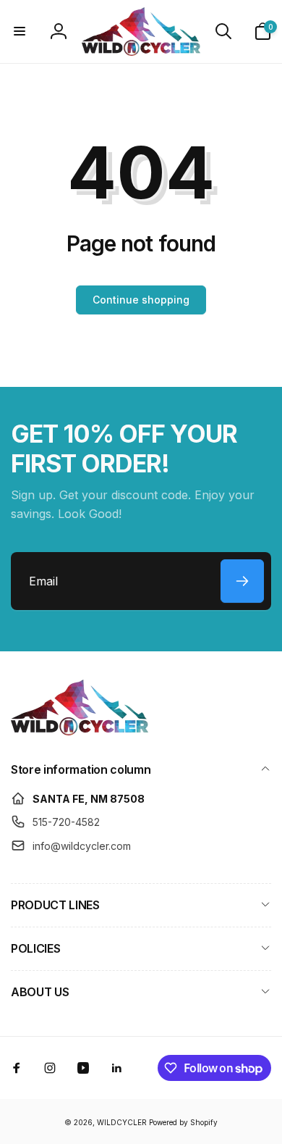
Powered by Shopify (183, 1122)
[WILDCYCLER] (79, 731)
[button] (19, 31)
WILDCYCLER (122, 1122)
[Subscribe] (242, 581)
